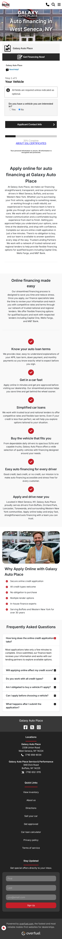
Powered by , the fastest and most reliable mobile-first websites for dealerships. (31, 925)
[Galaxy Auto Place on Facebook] (24, 727)
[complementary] (53, 930)
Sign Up (31, 905)
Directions (31, 808)
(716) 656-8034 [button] (33, 754)
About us (31, 800)
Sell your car (31, 816)
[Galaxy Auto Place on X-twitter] (31, 727)
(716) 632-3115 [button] (33, 772)
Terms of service (31, 847)
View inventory (31, 792)
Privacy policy (31, 840)
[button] (47, 4)
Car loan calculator (31, 832)
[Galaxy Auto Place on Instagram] (37, 727)
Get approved (31, 824)
